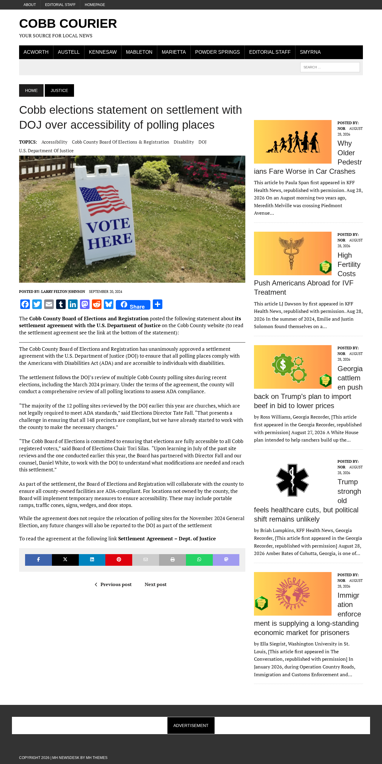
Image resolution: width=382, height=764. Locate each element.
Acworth (36, 52)
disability (184, 142)
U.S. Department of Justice (46, 150)
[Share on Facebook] (38, 560)
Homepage (95, 5)
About (30, 5)
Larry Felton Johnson (63, 291)
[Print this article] (172, 560)
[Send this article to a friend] (145, 560)
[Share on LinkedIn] (92, 560)
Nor (341, 128)
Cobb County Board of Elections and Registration (89, 318)
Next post (156, 584)
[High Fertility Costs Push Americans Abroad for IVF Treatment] (293, 271)
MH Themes (96, 758)
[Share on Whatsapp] (199, 560)
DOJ (202, 142)
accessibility (54, 142)
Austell (69, 52)
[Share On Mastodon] (226, 560)
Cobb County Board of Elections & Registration (120, 142)
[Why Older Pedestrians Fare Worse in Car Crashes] (293, 159)
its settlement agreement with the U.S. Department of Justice (130, 322)
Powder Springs (217, 52)
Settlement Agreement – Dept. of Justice (167, 538)
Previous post (116, 584)
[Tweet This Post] (65, 560)
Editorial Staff (60, 5)
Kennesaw (103, 52)
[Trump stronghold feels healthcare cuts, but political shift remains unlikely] (293, 498)
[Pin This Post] (118, 560)
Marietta (174, 52)
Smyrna (310, 52)
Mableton (139, 52)
